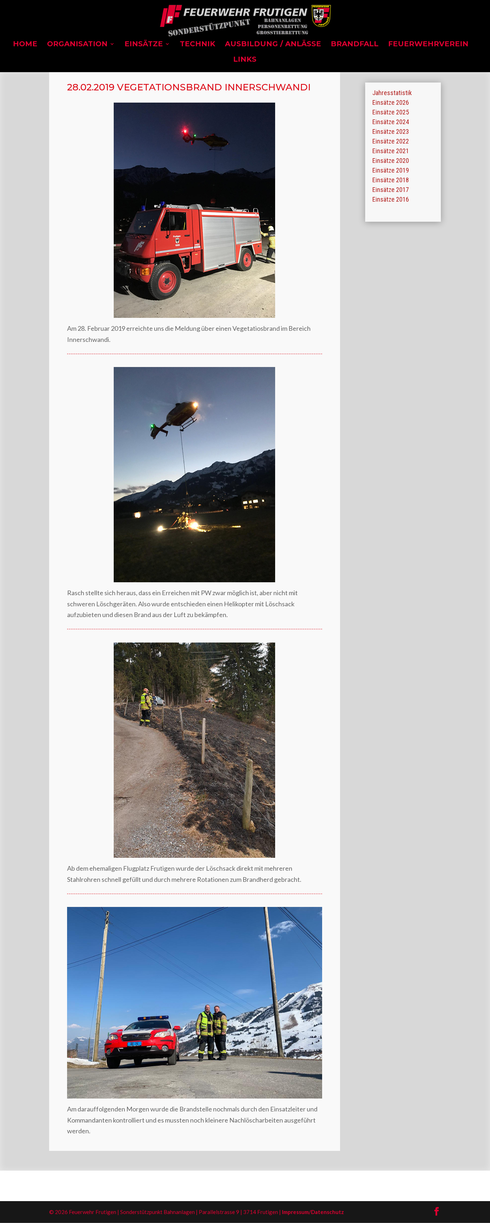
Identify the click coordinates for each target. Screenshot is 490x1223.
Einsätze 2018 (390, 180)
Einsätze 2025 (390, 112)
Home (25, 44)
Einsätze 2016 (390, 199)
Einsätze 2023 (390, 131)
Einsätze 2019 (390, 170)
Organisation (77, 44)
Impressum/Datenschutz (313, 1212)
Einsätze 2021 (390, 151)
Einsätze (143, 44)
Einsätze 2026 (390, 102)
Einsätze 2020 (390, 160)
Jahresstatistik (392, 93)
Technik (197, 44)
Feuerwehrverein (428, 44)
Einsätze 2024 (390, 122)
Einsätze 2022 (390, 141)
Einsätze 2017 (390, 189)
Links (244, 60)
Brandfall (354, 44)
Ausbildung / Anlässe (273, 44)
